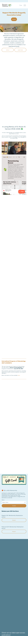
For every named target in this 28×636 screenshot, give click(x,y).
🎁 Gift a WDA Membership (9, 490)
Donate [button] (14, 19)
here (19, 375)
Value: (3, 500)
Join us (7, 50)
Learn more (20, 50)
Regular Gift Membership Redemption (12, 515)
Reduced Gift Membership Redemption (13, 527)
